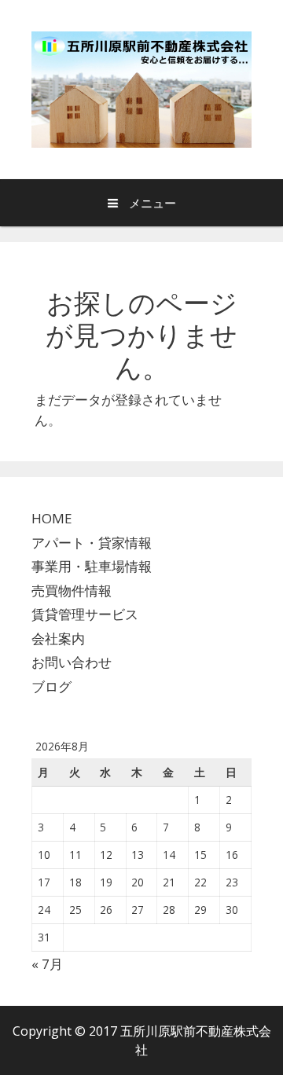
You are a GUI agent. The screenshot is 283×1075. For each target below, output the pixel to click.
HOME (51, 518)
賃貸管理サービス (84, 614)
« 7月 (47, 964)
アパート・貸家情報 (91, 543)
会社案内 (58, 638)
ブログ (51, 686)
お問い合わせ (71, 662)
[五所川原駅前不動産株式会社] (141, 88)
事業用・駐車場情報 (91, 566)
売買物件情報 (71, 591)
